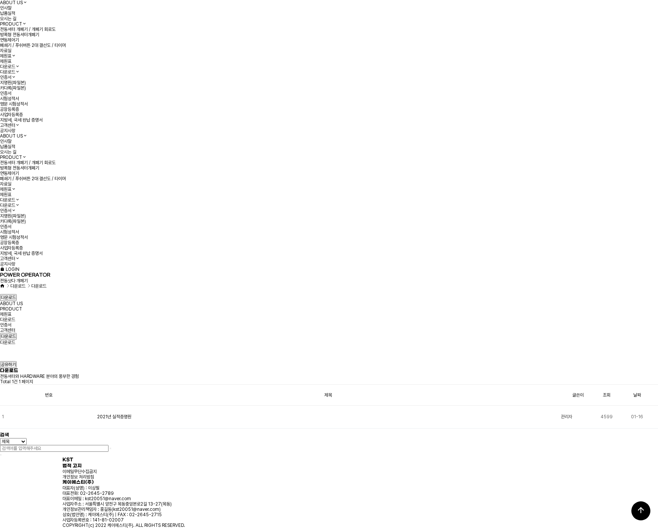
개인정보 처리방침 (78, 477)
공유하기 (8, 364)
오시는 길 (8, 18)
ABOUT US (11, 2)
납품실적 (7, 13)
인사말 (5, 8)
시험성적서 (9, 98)
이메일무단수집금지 (79, 471)
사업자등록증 (11, 114)
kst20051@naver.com (108, 498)
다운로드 (7, 66)
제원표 (5, 56)
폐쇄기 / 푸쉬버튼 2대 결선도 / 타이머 (33, 45)
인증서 (5, 77)
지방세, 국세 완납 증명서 (21, 120)
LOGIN (12, 269)
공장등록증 (9, 109)
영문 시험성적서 (14, 104)
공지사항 (7, 130)
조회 (606, 395)
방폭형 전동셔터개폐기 (19, 34)
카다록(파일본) (13, 88)
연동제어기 (9, 40)
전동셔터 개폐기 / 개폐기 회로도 (28, 29)
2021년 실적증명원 (114, 416)
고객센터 (7, 125)
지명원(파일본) (13, 82)
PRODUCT (11, 24)
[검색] (110, 448)
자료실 (5, 50)
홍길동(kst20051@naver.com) (130, 509)
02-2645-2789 (97, 493)
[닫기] (1, 455)
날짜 (637, 395)
